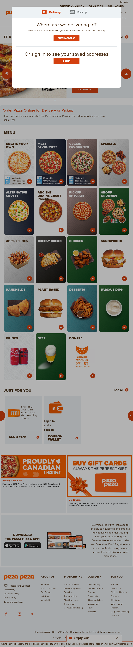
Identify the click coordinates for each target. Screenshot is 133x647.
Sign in (66, 61)
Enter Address (66, 38)
